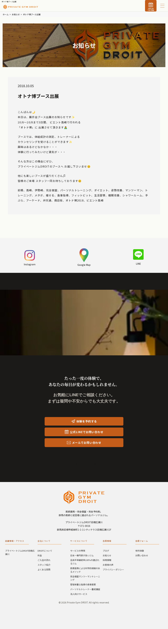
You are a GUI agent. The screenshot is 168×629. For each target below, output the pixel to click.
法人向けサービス (78, 594)
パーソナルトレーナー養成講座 (85, 589)
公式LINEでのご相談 (150, 9)
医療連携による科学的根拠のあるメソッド (85, 570)
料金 (40, 555)
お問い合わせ (141, 555)
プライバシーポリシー (113, 569)
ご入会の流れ (44, 560)
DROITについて (45, 550)
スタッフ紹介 (44, 564)
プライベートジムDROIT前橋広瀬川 (20, 552)
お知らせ (107, 555)
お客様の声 (108, 564)
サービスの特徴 (77, 550)
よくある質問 (44, 569)
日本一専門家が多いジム (82, 555)
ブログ (106, 550)
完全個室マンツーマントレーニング (85, 578)
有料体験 (139, 550)
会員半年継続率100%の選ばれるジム (84, 561)
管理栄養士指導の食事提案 (83, 584)
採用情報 (107, 560)
